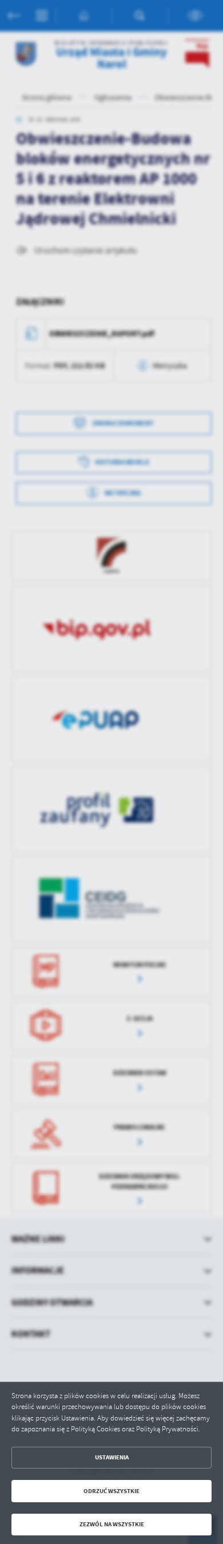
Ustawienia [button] (112, 1457)
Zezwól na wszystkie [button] (111, 1524)
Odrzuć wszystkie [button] (111, 1491)
